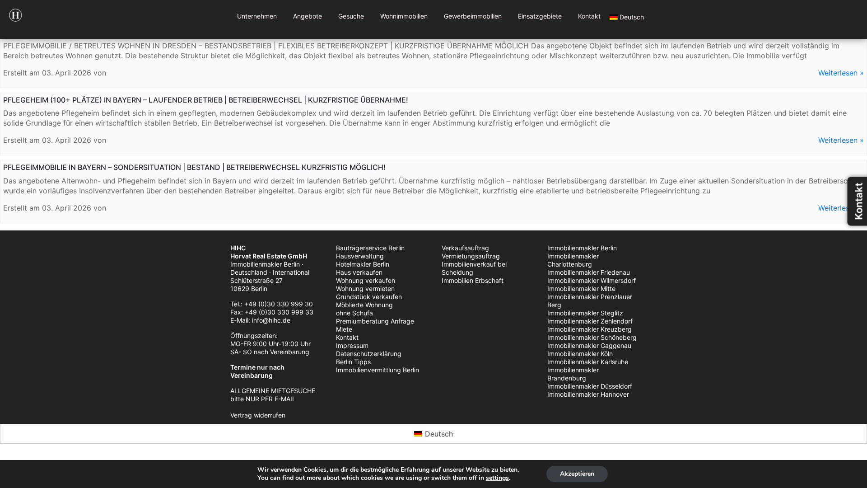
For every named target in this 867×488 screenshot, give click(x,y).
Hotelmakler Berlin (362, 264)
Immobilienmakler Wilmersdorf (591, 280)
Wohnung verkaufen (365, 280)
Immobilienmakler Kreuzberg (589, 329)
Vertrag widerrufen (257, 415)
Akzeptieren (577, 473)
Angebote (307, 16)
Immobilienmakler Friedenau (588, 272)
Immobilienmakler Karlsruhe (587, 362)
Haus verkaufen (359, 272)
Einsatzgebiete (540, 16)
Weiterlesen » (841, 72)
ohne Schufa (354, 313)
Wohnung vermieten (365, 288)
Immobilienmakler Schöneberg (592, 337)
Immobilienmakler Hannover (588, 394)
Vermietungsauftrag (471, 256)
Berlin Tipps (353, 362)
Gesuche (351, 16)
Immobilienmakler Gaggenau (589, 345)
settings (497, 478)
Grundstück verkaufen (369, 296)
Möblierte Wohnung (364, 305)
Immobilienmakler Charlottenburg (573, 260)
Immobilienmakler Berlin (582, 248)
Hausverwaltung (360, 256)
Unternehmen (257, 16)
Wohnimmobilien (404, 16)
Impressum (352, 345)
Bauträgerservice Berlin (370, 248)
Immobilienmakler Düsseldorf (589, 386)
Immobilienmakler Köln (580, 353)
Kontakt (589, 16)
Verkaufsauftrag (465, 248)
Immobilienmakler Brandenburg (573, 374)
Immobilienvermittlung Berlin (377, 370)
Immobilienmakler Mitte (581, 288)
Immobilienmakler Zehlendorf (590, 321)
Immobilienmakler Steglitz (585, 313)
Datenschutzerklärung (368, 353)
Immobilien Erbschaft (472, 280)
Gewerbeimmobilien (473, 16)
